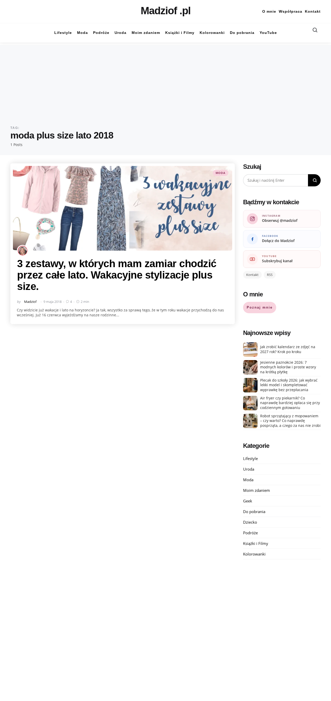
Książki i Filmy (255, 543)
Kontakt (313, 11)
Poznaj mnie (260, 307)
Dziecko (250, 522)
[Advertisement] (165, 81)
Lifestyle (250, 458)
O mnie (269, 11)
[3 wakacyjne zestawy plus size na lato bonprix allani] (122, 208)
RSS (270, 274)
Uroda (248, 469)
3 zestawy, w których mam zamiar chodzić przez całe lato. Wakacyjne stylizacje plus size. (116, 275)
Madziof (30, 301)
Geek (247, 500)
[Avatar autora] (22, 250)
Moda (220, 172)
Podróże (250, 532)
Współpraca (290, 11)
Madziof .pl (166, 10)
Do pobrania (254, 511)
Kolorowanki (254, 554)
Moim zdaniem (256, 490)
